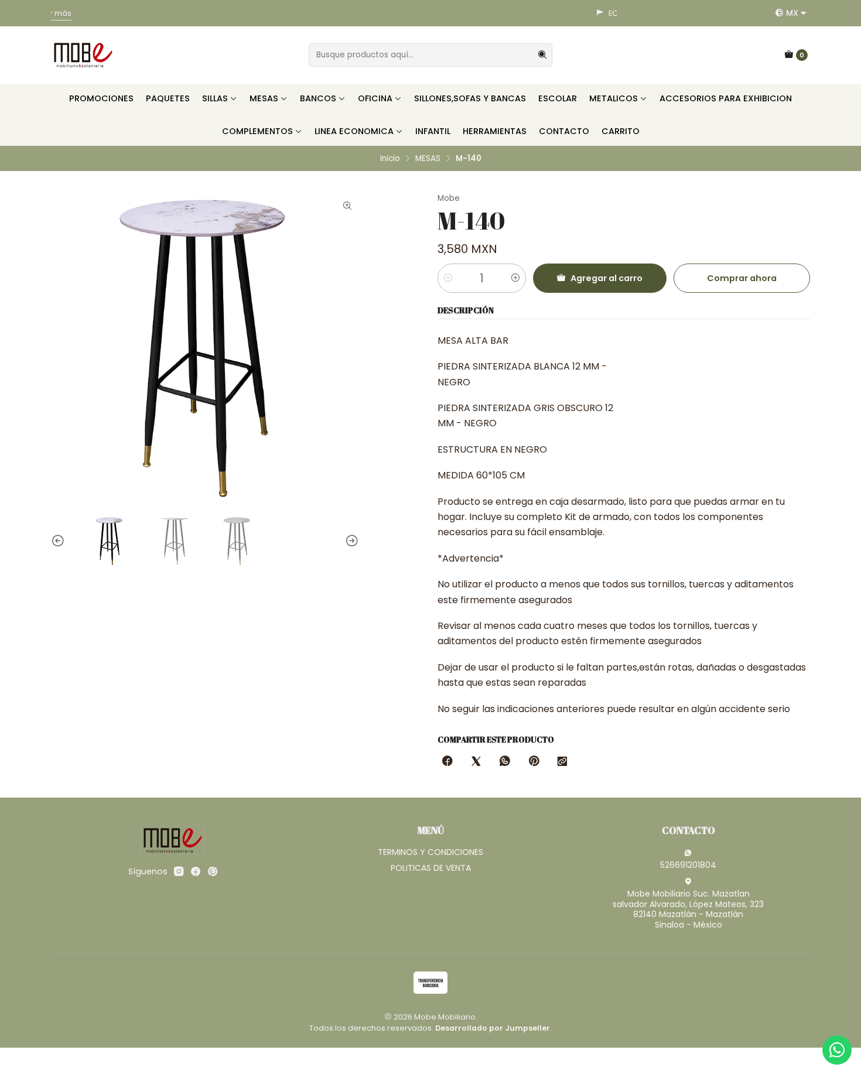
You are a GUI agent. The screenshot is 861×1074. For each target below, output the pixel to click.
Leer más (583, 13)
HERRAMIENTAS (495, 131)
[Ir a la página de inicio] (83, 55)
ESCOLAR (557, 98)
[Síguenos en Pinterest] (212, 871)
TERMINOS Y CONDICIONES (430, 852)
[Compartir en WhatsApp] (505, 761)
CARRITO (621, 131)
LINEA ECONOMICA (354, 131)
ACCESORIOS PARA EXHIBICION (726, 98)
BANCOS (318, 98)
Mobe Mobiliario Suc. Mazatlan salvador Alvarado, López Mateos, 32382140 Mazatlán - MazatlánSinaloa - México (688, 909)
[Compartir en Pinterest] (534, 761)
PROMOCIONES (101, 98)
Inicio (390, 159)
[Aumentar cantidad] (515, 278)
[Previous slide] (60, 541)
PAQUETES (168, 98)
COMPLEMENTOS (257, 131)
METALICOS (613, 98)
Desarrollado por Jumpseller (492, 1028)
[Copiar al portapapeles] (562, 761)
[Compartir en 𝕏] (476, 761)
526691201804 (688, 865)
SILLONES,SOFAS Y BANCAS (470, 98)
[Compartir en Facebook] (447, 761)
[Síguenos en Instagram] (178, 871)
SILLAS (215, 98)
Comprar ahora (742, 278)
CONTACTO (564, 131)
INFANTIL (432, 131)
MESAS (264, 98)
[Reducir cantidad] (448, 278)
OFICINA (375, 98)
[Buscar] (542, 55)
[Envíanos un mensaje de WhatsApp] (837, 1050)
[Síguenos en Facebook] (195, 871)
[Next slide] (350, 541)
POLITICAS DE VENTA (431, 868)
